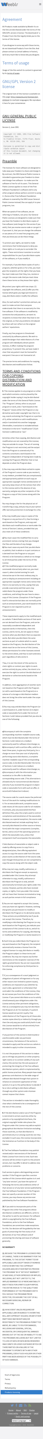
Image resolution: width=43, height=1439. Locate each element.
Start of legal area (12, 1375)
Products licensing (12, 1392)
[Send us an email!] (20, 1405)
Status (32, 1410)
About (18, 1410)
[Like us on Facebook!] (16, 1405)
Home (10, 1410)
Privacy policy (12, 1413)
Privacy (8, 1383)
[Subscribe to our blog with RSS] (25, 1405)
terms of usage (13, 73)
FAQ (25, 1410)
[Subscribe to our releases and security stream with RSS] (29, 1405)
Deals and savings (23, 1416)
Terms (7, 1379)
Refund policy (10, 1388)
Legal (36, 1413)
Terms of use (26, 1413)
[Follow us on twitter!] (12, 1405)
